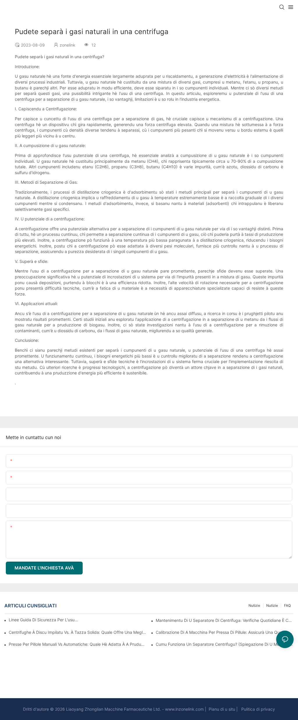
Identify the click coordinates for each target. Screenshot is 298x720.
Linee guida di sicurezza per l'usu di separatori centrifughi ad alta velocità (44, 619)
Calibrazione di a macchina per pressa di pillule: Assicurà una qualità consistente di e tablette (225, 632)
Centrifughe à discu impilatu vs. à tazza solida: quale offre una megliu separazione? (78, 632)
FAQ (287, 605)
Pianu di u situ (221, 709)
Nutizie (272, 605)
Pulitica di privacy (257, 709)
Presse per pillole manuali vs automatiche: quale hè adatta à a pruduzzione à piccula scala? (78, 644)
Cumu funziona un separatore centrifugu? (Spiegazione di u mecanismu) (225, 644)
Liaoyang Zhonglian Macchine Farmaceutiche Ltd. (113, 709)
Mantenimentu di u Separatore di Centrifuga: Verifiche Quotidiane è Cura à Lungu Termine (225, 620)
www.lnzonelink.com (184, 709)
